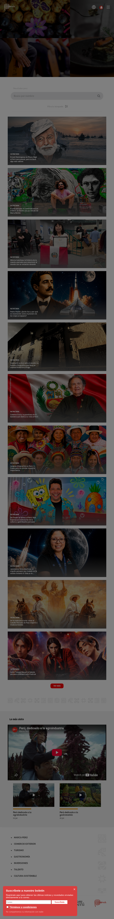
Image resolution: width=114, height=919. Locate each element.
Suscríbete (59, 902)
